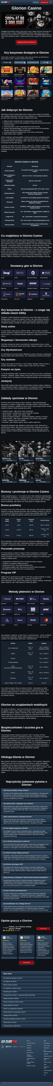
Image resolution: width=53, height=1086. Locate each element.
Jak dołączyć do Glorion (10, 981)
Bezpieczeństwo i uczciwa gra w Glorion (14, 1012)
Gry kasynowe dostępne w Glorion (12, 978)
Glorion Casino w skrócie (10, 985)
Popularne (6, 62)
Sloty (44, 62)
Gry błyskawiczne (31, 62)
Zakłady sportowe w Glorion (11, 998)
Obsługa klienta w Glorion (10, 1015)
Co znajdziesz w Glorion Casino (12, 988)
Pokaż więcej (26, 962)
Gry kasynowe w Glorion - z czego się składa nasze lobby (19, 995)
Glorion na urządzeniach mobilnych (13, 1008)
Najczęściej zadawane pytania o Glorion (14, 1019)
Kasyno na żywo (19, 62)
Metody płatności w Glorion (10, 1005)
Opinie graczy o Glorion (9, 1022)
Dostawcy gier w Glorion (10, 991)
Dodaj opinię (43, 928)
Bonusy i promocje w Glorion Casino (13, 1002)
